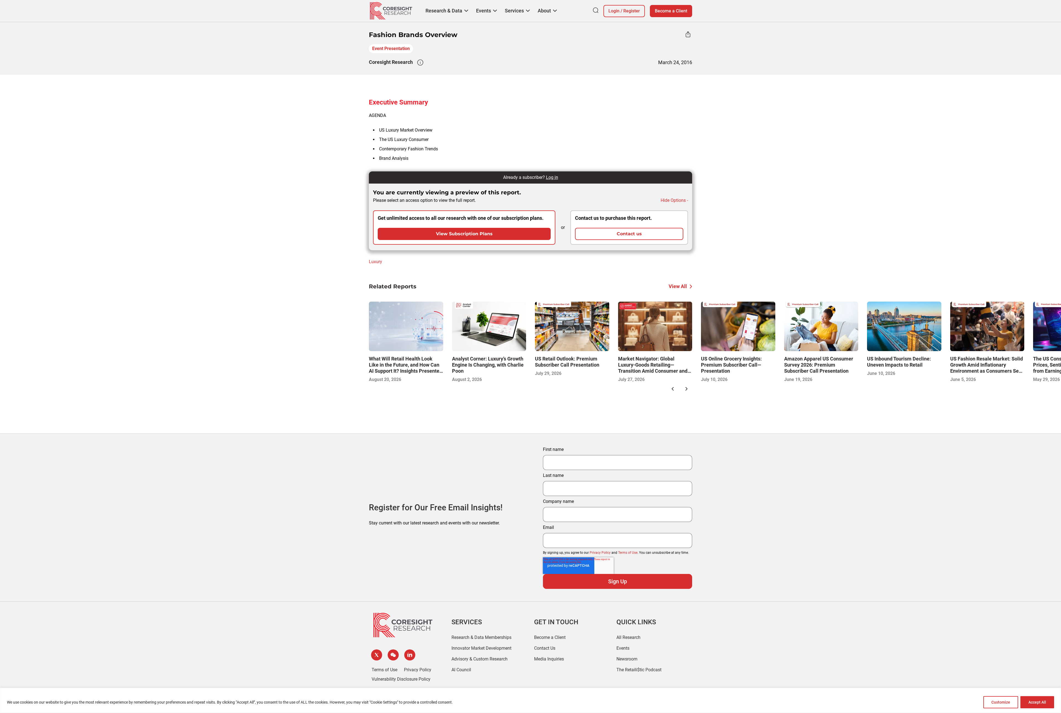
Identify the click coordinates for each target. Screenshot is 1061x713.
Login (613, 11)
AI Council (461, 669)
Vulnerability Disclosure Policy (401, 679)
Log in (552, 177)
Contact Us (544, 648)
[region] (530, 700)
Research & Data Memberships (481, 637)
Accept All (1037, 702)
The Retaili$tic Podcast (638, 669)
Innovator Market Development (481, 648)
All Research (628, 637)
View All (678, 286)
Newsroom (626, 659)
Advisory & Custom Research (479, 659)
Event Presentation (391, 48)
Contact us (629, 233)
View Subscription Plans (464, 233)
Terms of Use (627, 553)
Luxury (375, 261)
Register (631, 11)
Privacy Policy (600, 553)
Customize (1000, 702)
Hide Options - (674, 200)
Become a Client (671, 11)
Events (622, 648)
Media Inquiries (549, 659)
